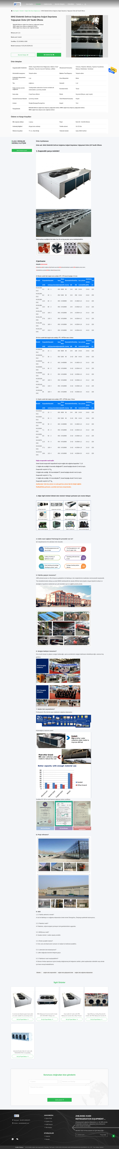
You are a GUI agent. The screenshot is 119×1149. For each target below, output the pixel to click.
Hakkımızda (48, 4)
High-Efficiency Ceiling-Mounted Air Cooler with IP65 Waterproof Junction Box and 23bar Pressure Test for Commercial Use (96, 1015)
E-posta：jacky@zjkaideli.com (21, 1123)
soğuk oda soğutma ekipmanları (84, 972)
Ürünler (38, 4)
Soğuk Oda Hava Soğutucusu (32, 10)
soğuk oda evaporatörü (49, 972)
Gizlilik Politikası (19, 1147)
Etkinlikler (71, 4)
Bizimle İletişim (60, 4)
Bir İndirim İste (48, 54)
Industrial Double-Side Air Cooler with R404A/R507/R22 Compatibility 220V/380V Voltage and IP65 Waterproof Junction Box (22, 1052)
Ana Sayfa (29, 4)
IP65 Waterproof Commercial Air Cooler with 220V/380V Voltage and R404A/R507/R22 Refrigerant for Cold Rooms (47, 1015)
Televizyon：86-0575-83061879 (21, 1120)
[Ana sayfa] (17, 4)
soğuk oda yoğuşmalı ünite (65, 972)
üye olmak (103, 1134)
